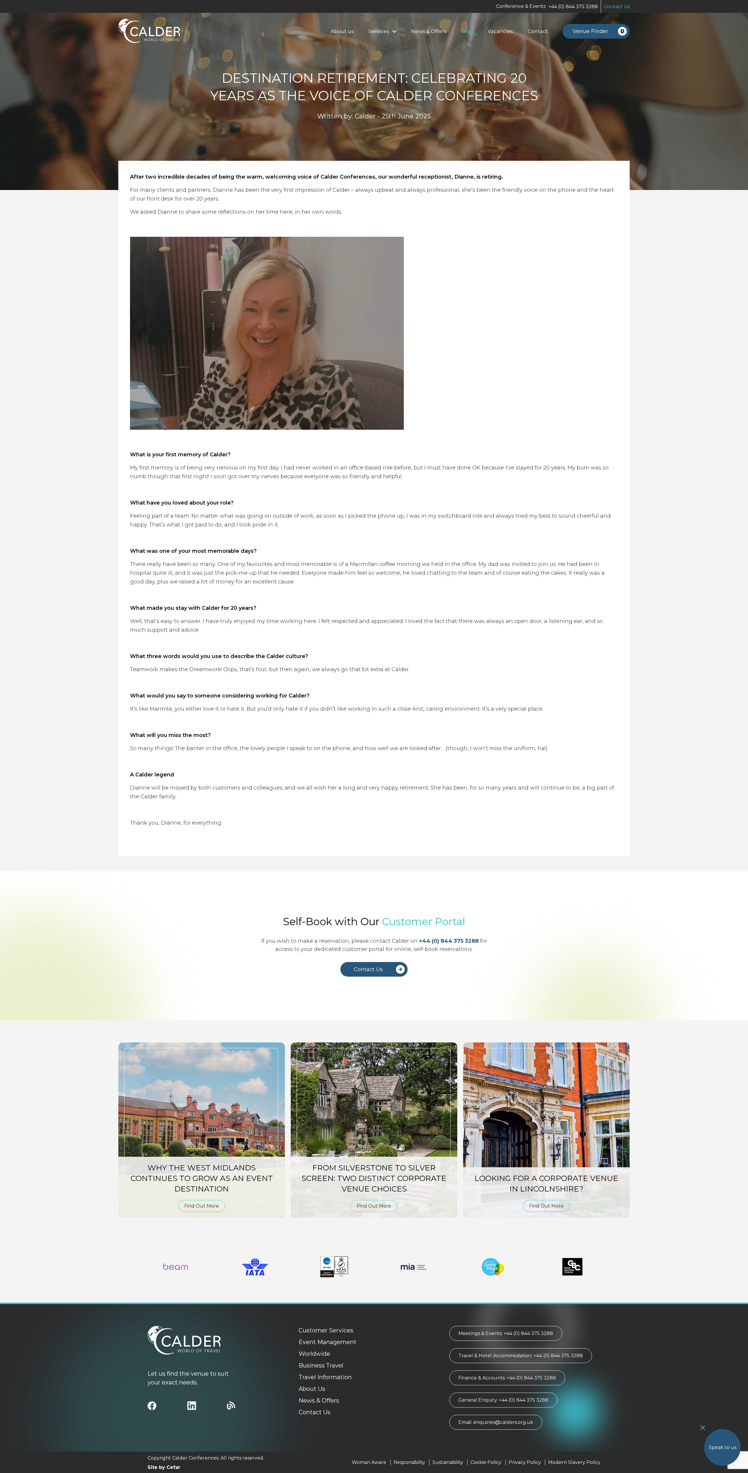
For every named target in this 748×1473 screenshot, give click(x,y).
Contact (538, 31)
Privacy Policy (525, 1462)
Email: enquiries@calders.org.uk (495, 1422)
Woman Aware (369, 1462)
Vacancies (500, 31)
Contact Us (617, 6)
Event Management (327, 1342)
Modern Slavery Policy (574, 1462)
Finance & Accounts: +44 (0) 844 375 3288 (507, 1378)
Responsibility (409, 1462)
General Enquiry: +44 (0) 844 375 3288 (503, 1400)
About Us (312, 1388)
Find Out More (201, 1206)
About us (342, 31)
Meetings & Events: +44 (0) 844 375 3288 (505, 1333)
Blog (467, 31)
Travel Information (325, 1377)
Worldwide (314, 1353)
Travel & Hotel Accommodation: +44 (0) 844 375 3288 (520, 1355)
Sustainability (447, 1462)
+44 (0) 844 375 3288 (573, 6)
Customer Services (326, 1330)
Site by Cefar (164, 1467)
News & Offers (428, 31)
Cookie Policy (485, 1462)
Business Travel (321, 1365)
